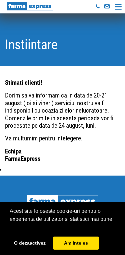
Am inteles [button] (76, 243)
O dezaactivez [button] (30, 243)
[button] (11, 228)
